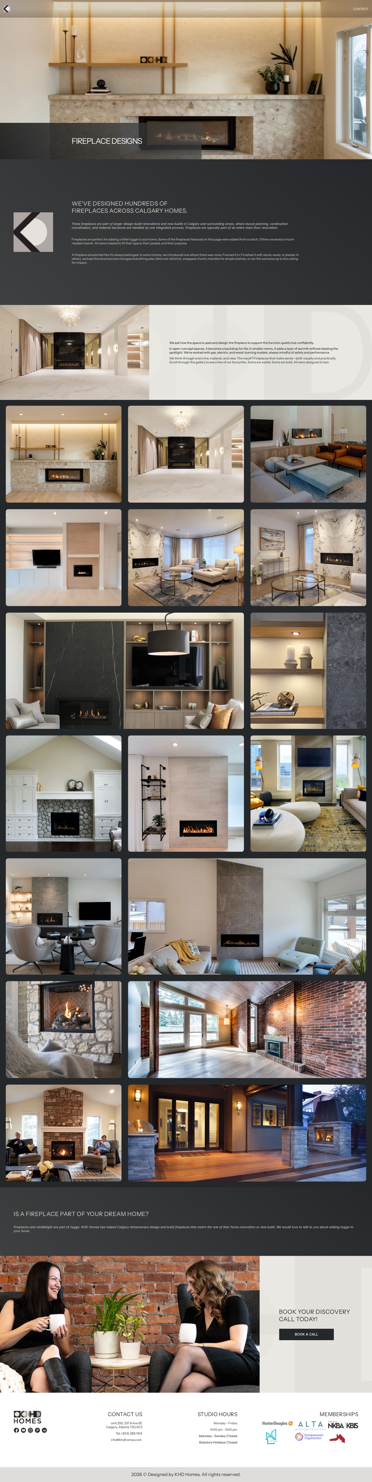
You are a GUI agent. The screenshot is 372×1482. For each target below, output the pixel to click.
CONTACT (360, 9)
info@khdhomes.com (126, 1440)
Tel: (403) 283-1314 (129, 1433)
